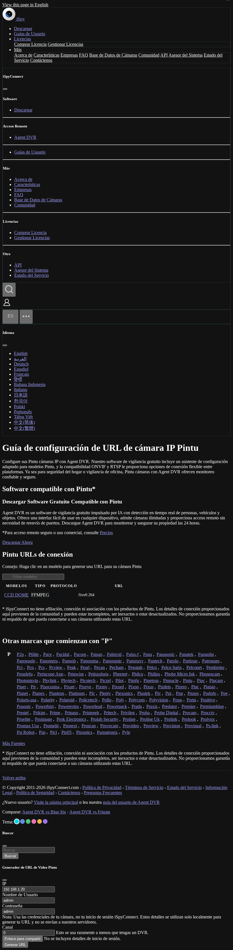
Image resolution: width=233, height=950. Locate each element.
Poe (224, 693)
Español (21, 369)
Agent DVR (25, 137)
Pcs (41, 667)
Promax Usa (28, 725)
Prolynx (208, 719)
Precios (106, 532)
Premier (188, 706)
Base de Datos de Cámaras (113, 55)
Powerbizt (45, 706)
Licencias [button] (22, 38)
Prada (137, 706)
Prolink (170, 719)
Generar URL (15, 945)
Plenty (105, 693)
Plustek (143, 693)
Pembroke (215, 667)
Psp (42, 732)
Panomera (49, 660)
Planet (22, 693)
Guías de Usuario (29, 33)
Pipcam (216, 680)
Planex (38, 693)
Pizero (181, 686)
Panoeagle (26, 660)
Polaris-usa (26, 699)
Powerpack (117, 706)
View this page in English (25, 4)
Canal (7, 927)
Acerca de (23, 55)
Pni (168, 693)
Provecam (109, 725)
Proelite (23, 719)
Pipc (201, 680)
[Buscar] (9, 290)
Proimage (43, 719)
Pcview (56, 667)
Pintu (187, 680)
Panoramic (112, 660)
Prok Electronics (71, 719)
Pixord (118, 686)
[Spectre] (16, 821)
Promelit (51, 725)
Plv (158, 693)
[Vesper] (45, 821)
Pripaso (71, 712)
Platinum (77, 693)
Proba (144, 712)
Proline (129, 719)
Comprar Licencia (30, 44)
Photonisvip (27, 680)
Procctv (208, 712)
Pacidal (62, 654)
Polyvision (158, 699)
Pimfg (133, 680)
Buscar (10, 856)
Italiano (20, 389)
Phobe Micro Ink (180, 674)
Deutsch (21, 364)
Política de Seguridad (35, 792)
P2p (20, 654)
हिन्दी (18, 379)
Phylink (50, 680)
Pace (47, 654)
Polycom (137, 699)
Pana (147, 654)
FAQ (83, 55)
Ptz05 (66, 732)
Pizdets (164, 686)
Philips (154, 674)
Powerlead (92, 706)
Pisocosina (49, 686)
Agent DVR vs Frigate (89, 811)
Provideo (131, 725)
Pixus (148, 686)
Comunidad (148, 55)
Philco (137, 674)
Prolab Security (104, 719)
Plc (92, 693)
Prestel (23, 712)
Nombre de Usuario (20, 894)
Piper (21, 686)
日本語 (21, 395)
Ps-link (212, 725)
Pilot (119, 680)
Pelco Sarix (171, 667)
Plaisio (209, 686)
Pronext (70, 725)
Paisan (96, 654)
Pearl (85, 667)
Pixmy (101, 686)
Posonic (24, 706)
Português (23, 411)
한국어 (21, 400)
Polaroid (66, 699)
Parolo (172, 660)
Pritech (110, 712)
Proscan (89, 725)
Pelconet (194, 667)
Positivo (208, 699)
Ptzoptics (84, 732)
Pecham (116, 667)
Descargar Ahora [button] (17, 542)
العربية (20, 358)
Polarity (48, 699)
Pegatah (135, 667)
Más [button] (18, 49)
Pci (19, 667)
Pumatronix (107, 732)
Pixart (69, 686)
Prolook (189, 719)
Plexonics (124, 693)
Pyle (126, 732)
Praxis (151, 706)
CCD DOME (16, 594)
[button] (7, 306)
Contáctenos (41, 60)
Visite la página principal (56, 802)
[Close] (4, 880)
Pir (33, 686)
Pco (30, 667)
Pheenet (120, 674)
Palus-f (132, 654)
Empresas (69, 55)
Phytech (68, 680)
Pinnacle (170, 680)
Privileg (128, 712)
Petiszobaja (98, 674)
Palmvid (114, 654)
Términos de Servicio (144, 787)
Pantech (155, 660)
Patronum (210, 660)
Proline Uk (150, 719)
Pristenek (91, 712)
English (21, 353)
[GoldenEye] (39, 821)
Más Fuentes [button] (13, 743)
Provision (171, 725)
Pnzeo (193, 693)
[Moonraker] (22, 821)
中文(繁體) (24, 428)
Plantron (56, 693)
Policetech (88, 699)
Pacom (80, 654)
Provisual (193, 725)
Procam (189, 712)
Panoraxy (134, 660)
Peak (71, 667)
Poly (120, 699)
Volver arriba (14, 777)
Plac (195, 686)
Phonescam (209, 674)
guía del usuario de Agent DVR (131, 802)
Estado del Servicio (31, 275)
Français (21, 374)
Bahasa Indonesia (29, 384)
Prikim (39, 712)
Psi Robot (25, 732)
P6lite (33, 654)
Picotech (87, 680)
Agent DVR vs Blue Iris (44, 811)
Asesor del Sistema (185, 55)
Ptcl (53, 732)
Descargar (23, 28)
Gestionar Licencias (65, 44)
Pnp (179, 693)
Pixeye (85, 686)
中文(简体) (24, 422)
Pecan (99, 667)
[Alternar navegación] (26, 317)
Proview (151, 725)
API (164, 55)
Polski (19, 406)
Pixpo (133, 686)
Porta (191, 699)
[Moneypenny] (34, 821)
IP (4, 883)
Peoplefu (25, 674)
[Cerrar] (5, 89)
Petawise (76, 674)
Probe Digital (166, 712)
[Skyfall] (28, 821)
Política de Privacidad (101, 787)
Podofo (209, 693)
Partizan (190, 660)
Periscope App (50, 674)
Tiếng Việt (23, 416)
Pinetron (151, 680)
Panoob (69, 660)
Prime (55, 712)
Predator (169, 706)
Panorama (89, 660)
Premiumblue (212, 706)
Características (46, 55)
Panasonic (166, 654)
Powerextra (68, 706)
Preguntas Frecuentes (103, 792)
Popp (177, 699)
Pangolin (206, 654)
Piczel (105, 680)
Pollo (106, 699)
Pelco (152, 667)
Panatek (186, 654)
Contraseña (12, 905)
